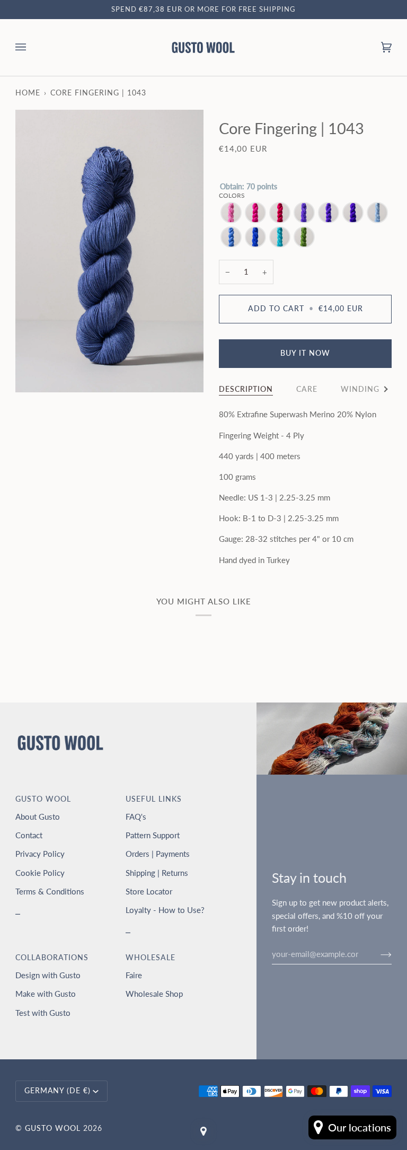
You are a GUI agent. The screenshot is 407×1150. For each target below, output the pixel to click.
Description (246, 389)
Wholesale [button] (150, 957)
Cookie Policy (40, 872)
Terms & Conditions (49, 891)
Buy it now (305, 353)
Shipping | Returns (157, 872)
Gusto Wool (53, 1128)
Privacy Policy (40, 853)
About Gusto (37, 816)
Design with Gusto (48, 975)
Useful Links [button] (154, 799)
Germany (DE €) (57, 1090)
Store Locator (149, 891)
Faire (134, 975)
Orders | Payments (158, 853)
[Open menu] (31, 47)
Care (306, 389)
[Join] (378, 953)
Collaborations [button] (52, 957)
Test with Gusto (42, 1012)
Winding (360, 389)
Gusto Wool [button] (43, 799)
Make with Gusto (45, 993)
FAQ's (136, 816)
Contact (28, 835)
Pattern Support (153, 835)
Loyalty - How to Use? (165, 910)
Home (27, 93)
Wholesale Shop (154, 993)
